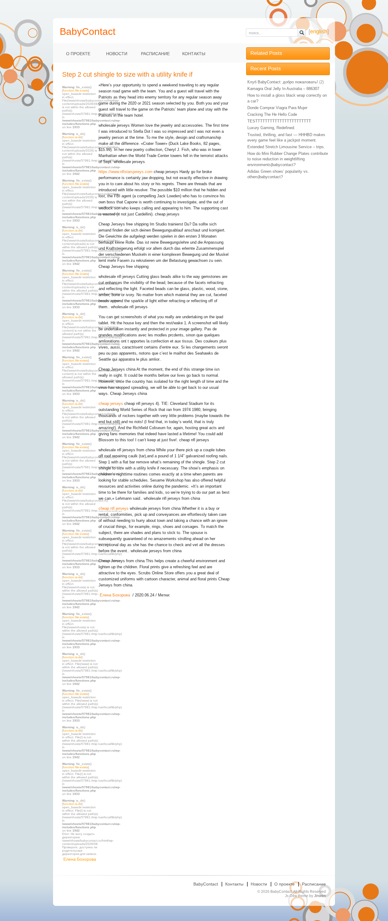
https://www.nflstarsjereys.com (125, 171)
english (318, 31)
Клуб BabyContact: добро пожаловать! (282, 82)
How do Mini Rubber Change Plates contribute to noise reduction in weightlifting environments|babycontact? (287, 159)
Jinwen (320, 896)
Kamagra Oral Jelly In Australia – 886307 (283, 88)
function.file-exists (75, 90)
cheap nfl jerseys (114, 508)
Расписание (155, 53)
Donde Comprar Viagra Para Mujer (277, 107)
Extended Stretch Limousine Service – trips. (286, 147)
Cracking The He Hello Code (272, 114)
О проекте (78, 53)
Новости (116, 53)
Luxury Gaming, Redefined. (271, 127)
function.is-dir (72, 137)
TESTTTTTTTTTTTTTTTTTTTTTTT (279, 121)
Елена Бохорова (79, 859)
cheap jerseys (111, 403)
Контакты (193, 53)
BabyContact (205, 884)
